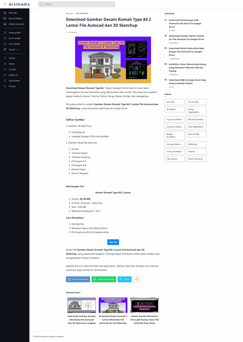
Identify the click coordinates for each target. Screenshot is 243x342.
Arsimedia (19, 4)
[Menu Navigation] (5, 4)
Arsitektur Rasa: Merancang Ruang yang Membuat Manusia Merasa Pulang (187, 67)
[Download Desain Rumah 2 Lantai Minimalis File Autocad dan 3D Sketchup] (113, 306)
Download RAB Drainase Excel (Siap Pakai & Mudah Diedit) (187, 81)
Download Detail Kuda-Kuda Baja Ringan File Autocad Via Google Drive (186, 51)
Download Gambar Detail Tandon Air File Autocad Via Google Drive (186, 37)
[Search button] (41, 4)
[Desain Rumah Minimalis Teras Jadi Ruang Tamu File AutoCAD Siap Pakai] (144, 305)
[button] (78, 279)
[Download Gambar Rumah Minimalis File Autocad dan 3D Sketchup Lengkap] (81, 306)
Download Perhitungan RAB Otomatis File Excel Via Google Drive (185, 23)
